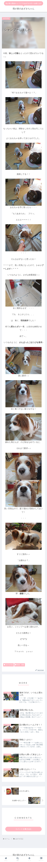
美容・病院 (20, 665)
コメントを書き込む (23, 829)
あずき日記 (9, 665)
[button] (42, 492)
